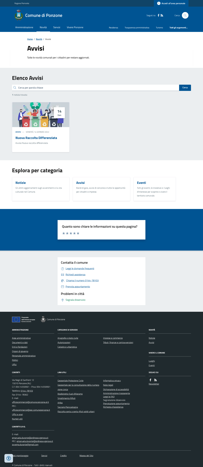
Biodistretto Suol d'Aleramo (70, 393)
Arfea (60, 402)
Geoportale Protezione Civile (70, 380)
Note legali (108, 385)
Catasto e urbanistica (67, 346)
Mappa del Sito (86, 455)
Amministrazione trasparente (116, 393)
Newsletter (154, 384)
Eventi (152, 365)
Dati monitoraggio (20, 455)
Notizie (152, 338)
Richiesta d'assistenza (113, 407)
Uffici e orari (17, 414)
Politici (15, 360)
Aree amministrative (21, 338)
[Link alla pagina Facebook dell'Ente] (150, 380)
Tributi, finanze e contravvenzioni (118, 342)
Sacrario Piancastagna (68, 407)
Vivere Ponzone (75, 27)
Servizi (56, 27)
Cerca (185, 87)
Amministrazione (24, 27)
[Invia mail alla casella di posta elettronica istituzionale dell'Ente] (30, 402)
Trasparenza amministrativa (137, 27)
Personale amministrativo (23, 355)
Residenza (113, 27)
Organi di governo (20, 351)
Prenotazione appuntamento (116, 403)
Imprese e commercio (113, 338)
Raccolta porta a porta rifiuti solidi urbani (76, 411)
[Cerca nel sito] (184, 15)
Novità (43, 27)
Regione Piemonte (22, 3)
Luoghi (152, 361)
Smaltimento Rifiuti (66, 398)
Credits (63, 455)
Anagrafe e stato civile (68, 338)
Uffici (14, 364)
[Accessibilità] (8, 458)
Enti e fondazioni (19, 346)
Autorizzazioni (64, 342)
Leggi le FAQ (109, 396)
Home (30, 39)
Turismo (159, 27)
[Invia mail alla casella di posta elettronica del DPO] (30, 438)
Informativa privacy (112, 380)
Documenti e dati (20, 342)
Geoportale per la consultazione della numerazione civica (78, 387)
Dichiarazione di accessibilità (116, 389)
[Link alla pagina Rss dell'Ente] (155, 380)
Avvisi (18, 131)
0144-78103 (27, 390)
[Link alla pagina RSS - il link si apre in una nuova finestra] (162, 15)
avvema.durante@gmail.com (25, 444)
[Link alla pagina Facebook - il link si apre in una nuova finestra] (158, 15)
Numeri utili (17, 418)
